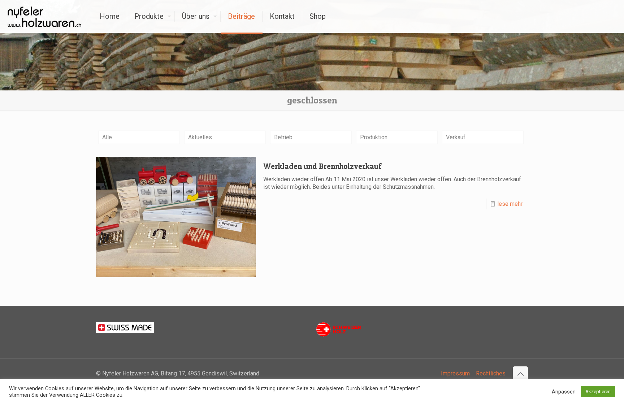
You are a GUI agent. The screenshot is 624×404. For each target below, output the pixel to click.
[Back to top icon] (520, 374)
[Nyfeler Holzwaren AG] (44, 16)
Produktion (373, 137)
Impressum (455, 373)
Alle (107, 137)
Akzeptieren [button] (598, 391)
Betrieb (283, 137)
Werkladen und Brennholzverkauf (322, 166)
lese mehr (510, 203)
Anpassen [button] (564, 391)
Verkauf (455, 137)
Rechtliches (491, 373)
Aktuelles (200, 137)
